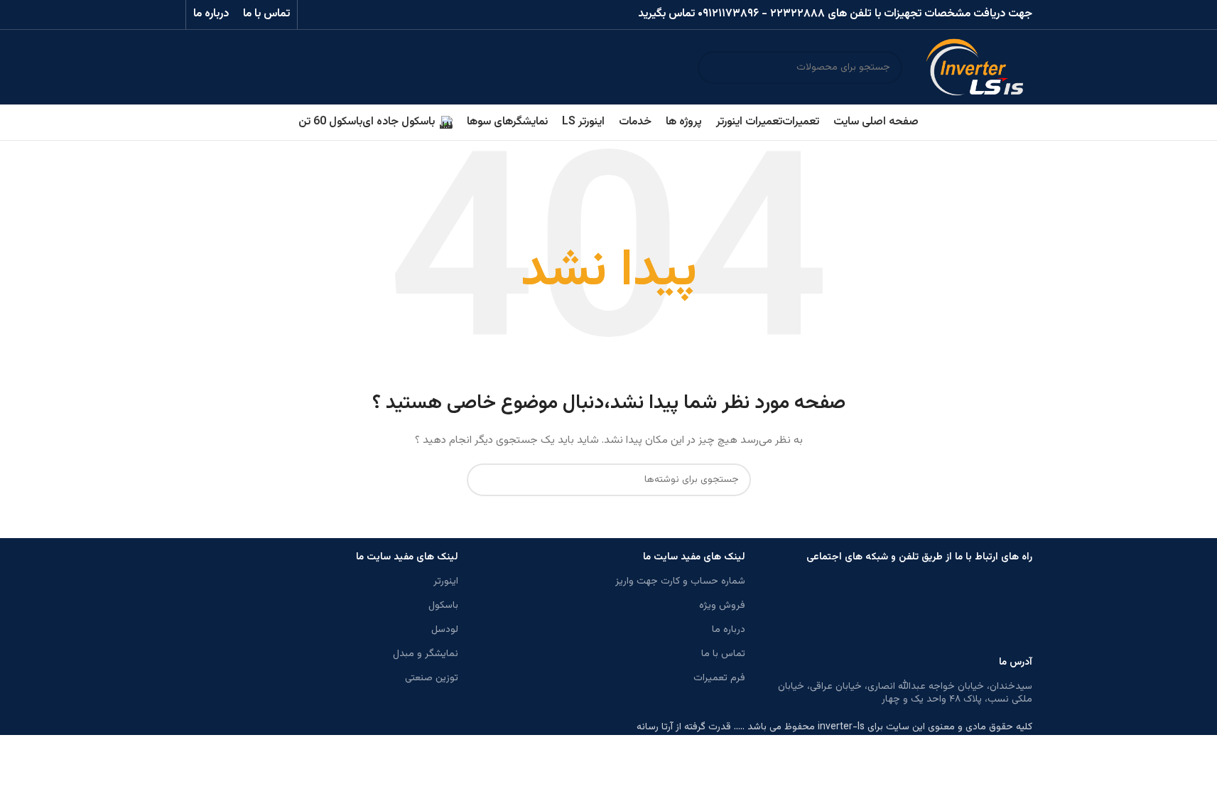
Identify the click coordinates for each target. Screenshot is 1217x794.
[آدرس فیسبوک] (385, 15)
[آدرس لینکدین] (331, 15)
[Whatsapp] (1014, 613)
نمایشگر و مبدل (425, 654)
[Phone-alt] (822, 613)
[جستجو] (714, 67)
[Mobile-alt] (899, 613)
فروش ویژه (722, 605)
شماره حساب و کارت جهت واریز (680, 581)
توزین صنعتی (431, 678)
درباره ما (728, 630)
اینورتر (445, 581)
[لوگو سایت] (974, 67)
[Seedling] (938, 613)
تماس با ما (723, 654)
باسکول (443, 605)
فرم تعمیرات (719, 678)
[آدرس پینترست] (349, 15)
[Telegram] (976, 613)
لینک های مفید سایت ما (694, 557)
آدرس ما (1015, 662)
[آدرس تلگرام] (314, 15)
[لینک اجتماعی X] (367, 15)
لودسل (444, 630)
